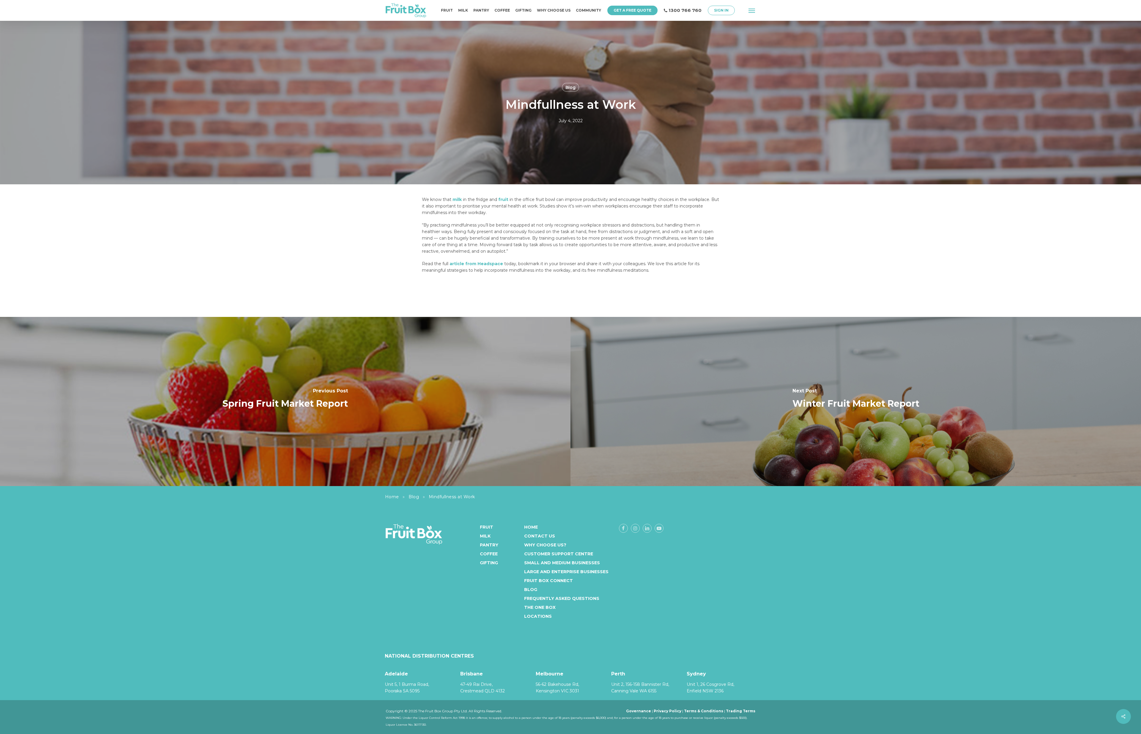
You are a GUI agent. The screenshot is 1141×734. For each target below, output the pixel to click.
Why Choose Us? (545, 545)
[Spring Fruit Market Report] (285, 401)
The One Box (540, 607)
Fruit (486, 527)
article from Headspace (476, 263)
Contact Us (539, 536)
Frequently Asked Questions (561, 598)
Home (392, 496)
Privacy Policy (667, 711)
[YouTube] (659, 528)
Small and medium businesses (562, 562)
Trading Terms (740, 711)
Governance (638, 711)
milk (457, 199)
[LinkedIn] (647, 528)
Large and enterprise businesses (566, 571)
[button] (752, 10)
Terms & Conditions (703, 711)
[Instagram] (635, 528)
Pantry (489, 545)
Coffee (489, 554)
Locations (538, 616)
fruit (503, 199)
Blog (570, 87)
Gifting (489, 562)
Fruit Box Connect (548, 580)
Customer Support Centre (558, 554)
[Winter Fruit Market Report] (855, 401)
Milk (485, 536)
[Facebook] (623, 528)
